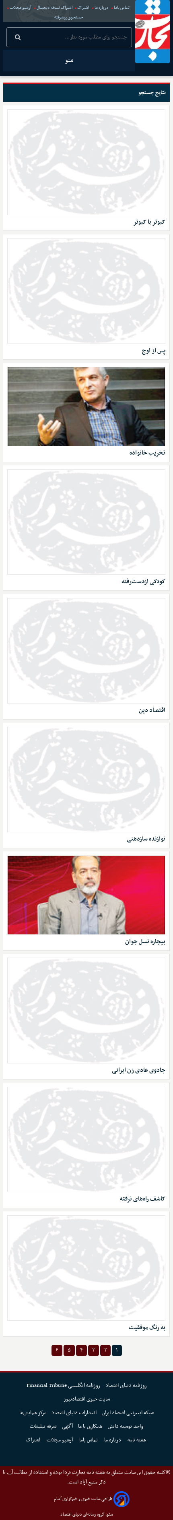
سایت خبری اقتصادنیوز (87, 1399)
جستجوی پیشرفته (68, 17)
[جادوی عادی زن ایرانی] (86, 1010)
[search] (18, 38)
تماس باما (121, 8)
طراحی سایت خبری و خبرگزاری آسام (83, 1499)
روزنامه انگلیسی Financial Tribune (63, 1385)
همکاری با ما (90, 1426)
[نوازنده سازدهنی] (86, 780)
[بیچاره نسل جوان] (86, 895)
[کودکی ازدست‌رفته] (86, 522)
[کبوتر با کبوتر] (86, 162)
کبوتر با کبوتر (149, 222)
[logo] (152, 31)
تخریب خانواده (147, 453)
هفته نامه (137, 1440)
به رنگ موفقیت (147, 1327)
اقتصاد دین (152, 710)
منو (69, 60)
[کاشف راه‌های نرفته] (86, 1140)
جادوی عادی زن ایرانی (138, 1070)
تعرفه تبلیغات (43, 1426)
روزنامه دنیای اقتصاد (126, 1385)
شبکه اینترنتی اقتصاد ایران (128, 1412)
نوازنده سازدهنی (146, 839)
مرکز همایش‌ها (32, 1412)
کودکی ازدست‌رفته (143, 581)
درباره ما (101, 8)
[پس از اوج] (86, 291)
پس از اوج (153, 351)
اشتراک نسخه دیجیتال (54, 8)
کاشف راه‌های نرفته (142, 1199)
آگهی (67, 1426)
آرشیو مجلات (20, 8)
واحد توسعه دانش (125, 1426)
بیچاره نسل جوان (145, 941)
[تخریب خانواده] (86, 406)
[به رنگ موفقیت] (86, 1268)
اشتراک (83, 8)
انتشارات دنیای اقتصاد (74, 1412)
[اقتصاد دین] (86, 651)
